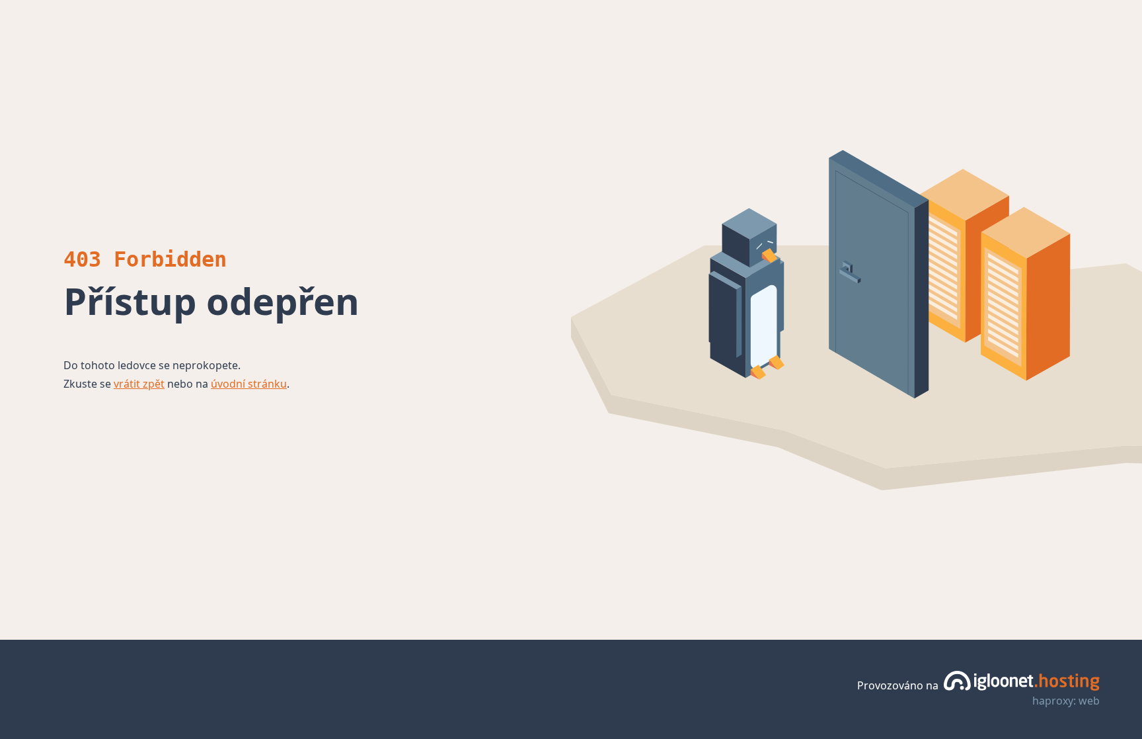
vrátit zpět (139, 383)
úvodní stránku (249, 383)
